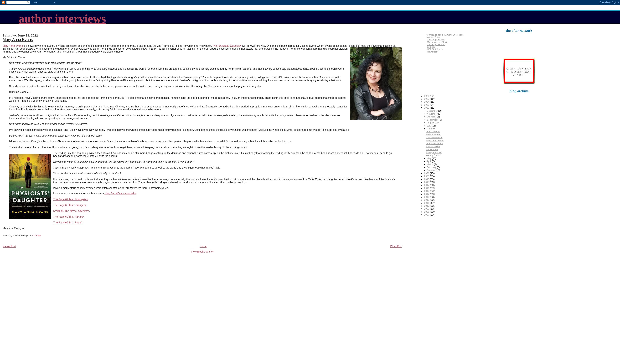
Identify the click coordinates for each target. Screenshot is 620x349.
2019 (427, 179)
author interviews (62, 18)
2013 (427, 197)
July (429, 126)
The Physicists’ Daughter (226, 45)
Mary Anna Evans (18, 39)
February (432, 167)
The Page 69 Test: (70, 199)
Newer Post (9, 246)
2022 (427, 108)
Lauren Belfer (433, 146)
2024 (427, 102)
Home (203, 246)
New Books (433, 52)
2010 (427, 206)
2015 (427, 191)
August (430, 123)
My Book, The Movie (437, 42)
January (431, 170)
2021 (427, 173)
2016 (427, 188)
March (430, 164)
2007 (427, 215)
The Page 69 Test (436, 39)
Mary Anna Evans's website (120, 193)
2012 (427, 200)
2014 (427, 194)
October (431, 117)
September (433, 120)
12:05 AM (36, 235)
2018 (427, 182)
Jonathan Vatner (434, 143)
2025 (427, 99)
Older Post (396, 246)
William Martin (433, 134)
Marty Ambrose (434, 152)
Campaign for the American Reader (445, 35)
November (432, 114)
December (432, 111)
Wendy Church (433, 155)
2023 (427, 105)
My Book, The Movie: (71, 211)
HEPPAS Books (435, 49)
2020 (427, 176)
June (430, 128)
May (429, 158)
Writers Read (433, 37)
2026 (427, 96)
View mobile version (202, 251)
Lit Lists (431, 47)
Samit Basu (432, 149)
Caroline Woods (434, 137)
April (429, 161)
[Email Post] (41, 235)
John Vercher (433, 131)
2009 (427, 209)
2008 (427, 212)
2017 (427, 185)
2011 (427, 203)
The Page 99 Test (436, 44)
